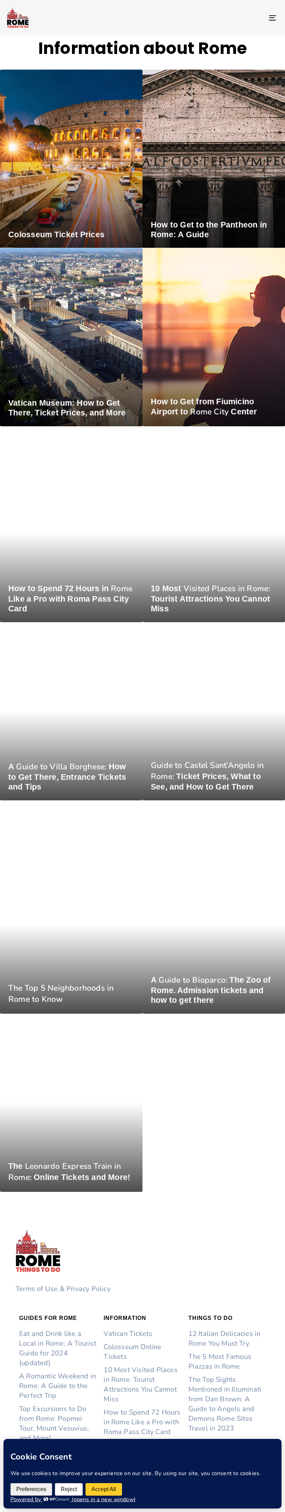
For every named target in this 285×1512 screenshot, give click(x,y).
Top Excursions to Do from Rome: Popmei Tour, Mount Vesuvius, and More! (54, 1423)
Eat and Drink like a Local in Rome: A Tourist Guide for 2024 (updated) (57, 1348)
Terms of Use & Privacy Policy (63, 1288)
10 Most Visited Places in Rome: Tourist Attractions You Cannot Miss (140, 1384)
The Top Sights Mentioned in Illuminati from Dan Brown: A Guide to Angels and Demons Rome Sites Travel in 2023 (225, 1404)
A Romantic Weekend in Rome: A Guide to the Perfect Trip (57, 1385)
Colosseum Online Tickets (132, 1351)
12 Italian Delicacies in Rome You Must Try (224, 1338)
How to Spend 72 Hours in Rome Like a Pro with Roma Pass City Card (142, 1422)
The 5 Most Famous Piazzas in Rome (219, 1361)
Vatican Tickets (128, 1333)
